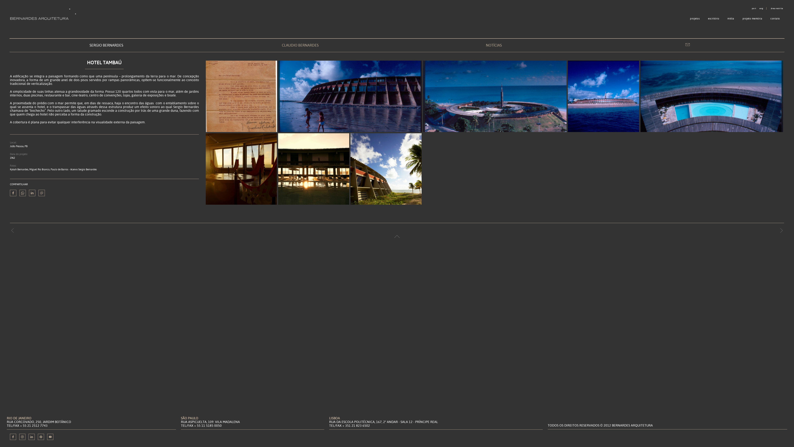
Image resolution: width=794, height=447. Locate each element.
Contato (775, 18)
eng (761, 8)
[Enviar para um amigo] (41, 193)
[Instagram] (22, 437)
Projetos (695, 18)
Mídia (730, 18)
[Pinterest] (41, 437)
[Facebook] (13, 437)
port (754, 8)
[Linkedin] (32, 193)
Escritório (713, 18)
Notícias (494, 45)
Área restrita (777, 8)
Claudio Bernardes (300, 45)
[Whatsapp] (22, 193)
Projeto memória (752, 18)
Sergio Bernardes (106, 45)
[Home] (44, 13)
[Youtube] (50, 437)
